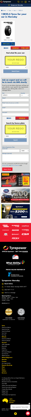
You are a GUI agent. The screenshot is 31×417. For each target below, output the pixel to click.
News (3, 369)
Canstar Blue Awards (7, 389)
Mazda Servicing (6, 380)
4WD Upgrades (6, 344)
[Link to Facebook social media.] (15, 413)
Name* (4, 98)
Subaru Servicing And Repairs (9, 385)
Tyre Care (4, 333)
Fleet (3, 367)
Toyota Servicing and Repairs (9, 387)
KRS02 (8, 38)
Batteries (4, 348)
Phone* (10, 103)
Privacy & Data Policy (10, 408)
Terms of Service (15, 165)
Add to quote (6, 43)
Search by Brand (6, 331)
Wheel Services (5, 355)
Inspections (4, 350)
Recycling (4, 346)
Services (4, 342)
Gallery (4, 371)
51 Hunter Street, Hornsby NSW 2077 (16, 287)
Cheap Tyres (5, 393)
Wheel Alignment (7, 357)
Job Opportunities (6, 363)
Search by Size (5, 329)
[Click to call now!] (18, 2)
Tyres (3, 325)
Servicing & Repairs (6, 352)
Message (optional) (7, 153)
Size (3, 93)
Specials (4, 359)
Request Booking (7, 365)
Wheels (4, 337)
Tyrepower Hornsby (17, 5)
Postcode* (4, 112)
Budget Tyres (5, 391)
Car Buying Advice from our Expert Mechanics (13, 378)
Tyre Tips (4, 335)
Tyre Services (5, 353)
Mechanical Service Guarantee (9, 381)
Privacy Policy (5, 165)
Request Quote (7, 169)
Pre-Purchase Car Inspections (9, 395)
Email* (4, 107)
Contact (4, 361)
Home (4, 10)
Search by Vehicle (6, 327)
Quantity (23, 93)
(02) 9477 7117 (9, 290)
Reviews (4, 373)
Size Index (4, 383)
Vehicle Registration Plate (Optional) (8, 147)
